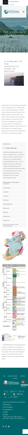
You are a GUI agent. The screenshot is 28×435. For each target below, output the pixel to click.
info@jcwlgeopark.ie (14, 418)
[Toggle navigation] (18, 11)
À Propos (22, 376)
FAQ (4, 376)
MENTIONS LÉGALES (12, 376)
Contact (15, 378)
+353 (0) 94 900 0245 (14, 1)
